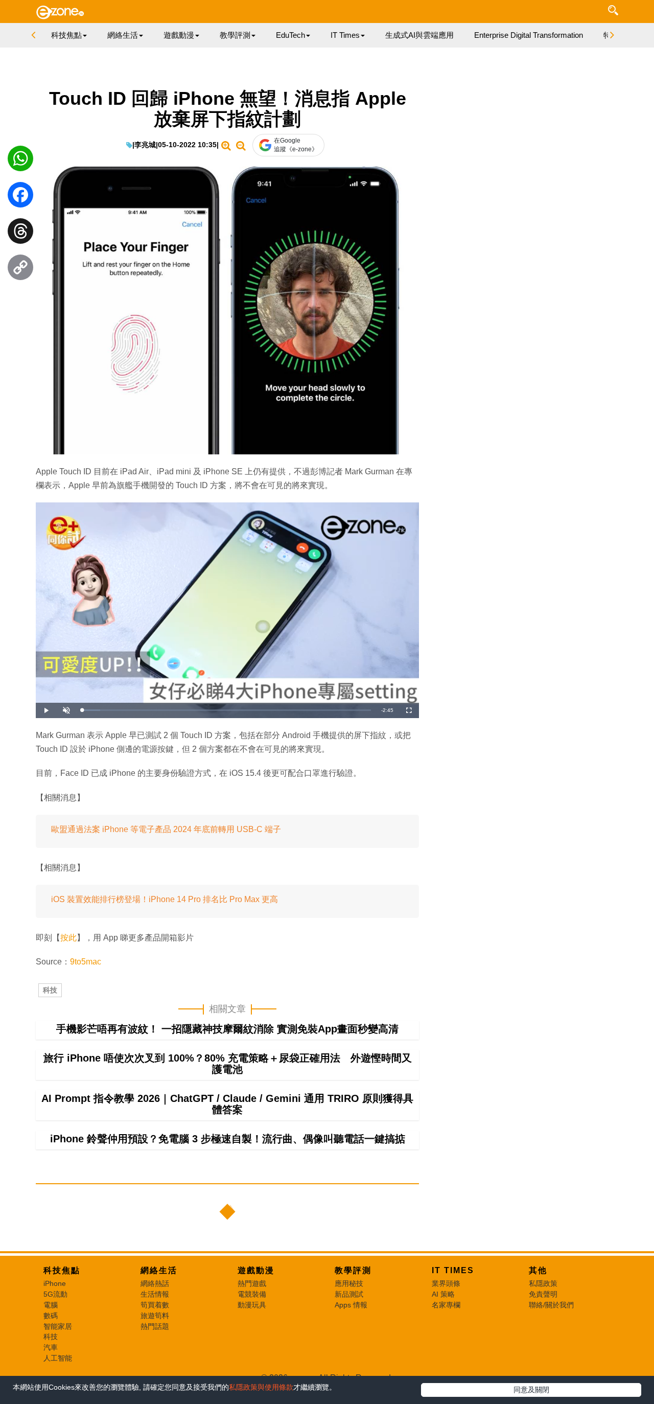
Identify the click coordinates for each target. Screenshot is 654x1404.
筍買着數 (155, 1305)
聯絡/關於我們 (551, 1305)
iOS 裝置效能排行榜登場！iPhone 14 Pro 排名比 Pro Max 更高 (164, 899)
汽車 (50, 1347)
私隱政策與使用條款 (261, 1387)
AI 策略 (443, 1294)
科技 (50, 990)
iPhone (54, 1283)
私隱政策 (543, 1283)
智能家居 (57, 1326)
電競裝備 (252, 1294)
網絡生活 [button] (122, 35)
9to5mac (85, 961)
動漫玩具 (252, 1305)
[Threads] (20, 233)
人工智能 (57, 1358)
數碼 (50, 1315)
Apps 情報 (351, 1305)
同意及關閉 (531, 1390)
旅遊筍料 (155, 1315)
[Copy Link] (20, 270)
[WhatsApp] (20, 161)
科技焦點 (61, 1270)
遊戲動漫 (256, 1270)
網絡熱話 (155, 1283)
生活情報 (155, 1294)
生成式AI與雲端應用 (419, 35)
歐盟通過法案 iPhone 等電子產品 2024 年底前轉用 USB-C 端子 (166, 829)
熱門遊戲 (252, 1283)
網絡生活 (159, 1270)
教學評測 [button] (235, 35)
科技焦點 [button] (66, 35)
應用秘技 (349, 1283)
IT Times (453, 1270)
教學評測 (353, 1270)
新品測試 (349, 1294)
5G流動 (55, 1294)
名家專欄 (446, 1305)
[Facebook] (20, 197)
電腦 (50, 1305)
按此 (68, 937)
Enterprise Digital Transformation (528, 35)
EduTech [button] (290, 35)
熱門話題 (155, 1326)
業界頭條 (446, 1283)
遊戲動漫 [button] (179, 35)
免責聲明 (543, 1294)
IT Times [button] (345, 35)
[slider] (226, 710)
